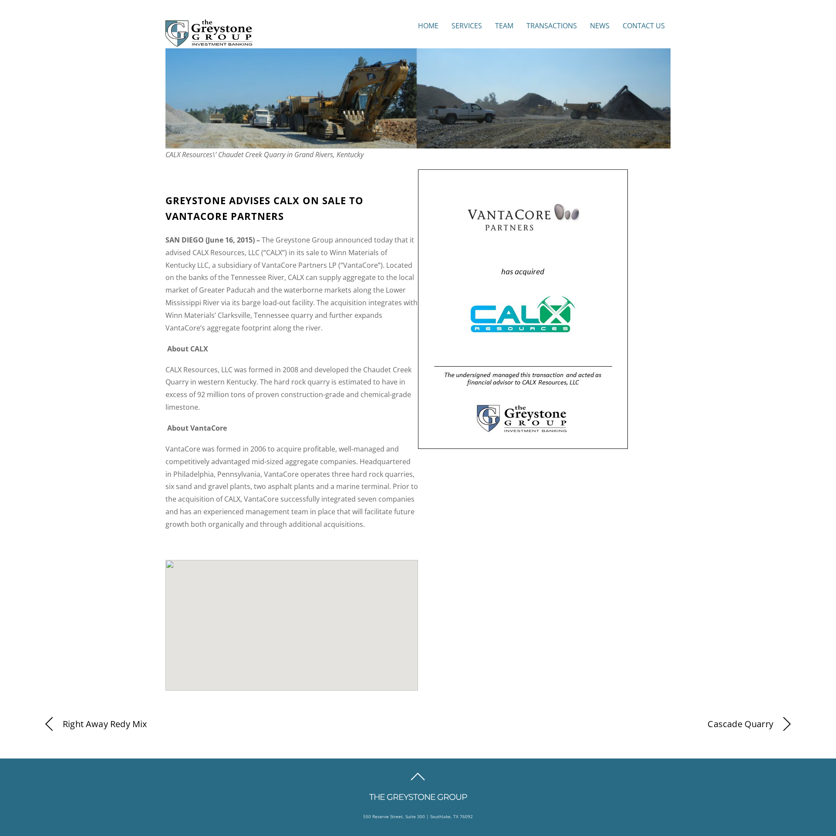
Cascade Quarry (740, 724)
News (600, 25)
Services (467, 25)
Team (504, 25)
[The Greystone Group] (209, 42)
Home (428, 25)
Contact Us (644, 25)
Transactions (551, 25)
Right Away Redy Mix (105, 724)
